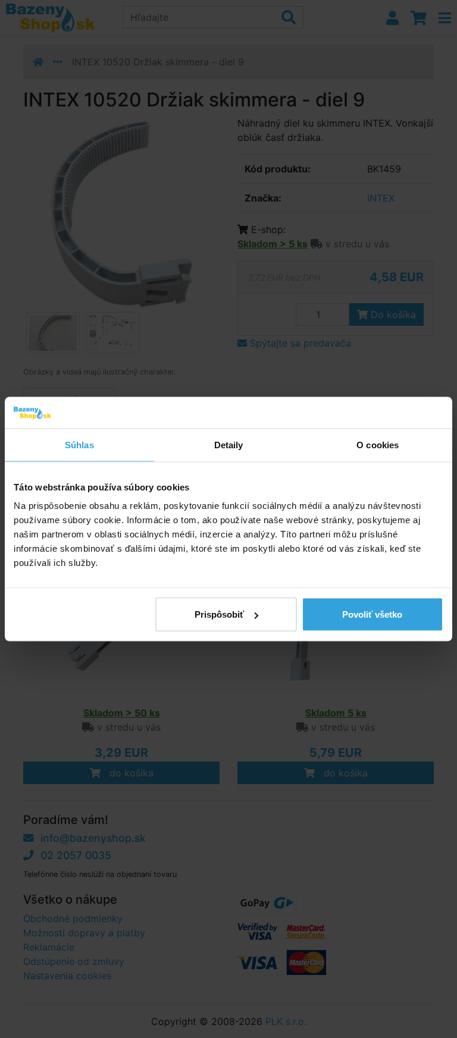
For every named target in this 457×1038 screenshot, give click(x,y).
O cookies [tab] (377, 444)
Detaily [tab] (228, 444)
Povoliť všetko (372, 614)
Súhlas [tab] (79, 444)
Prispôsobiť (219, 614)
